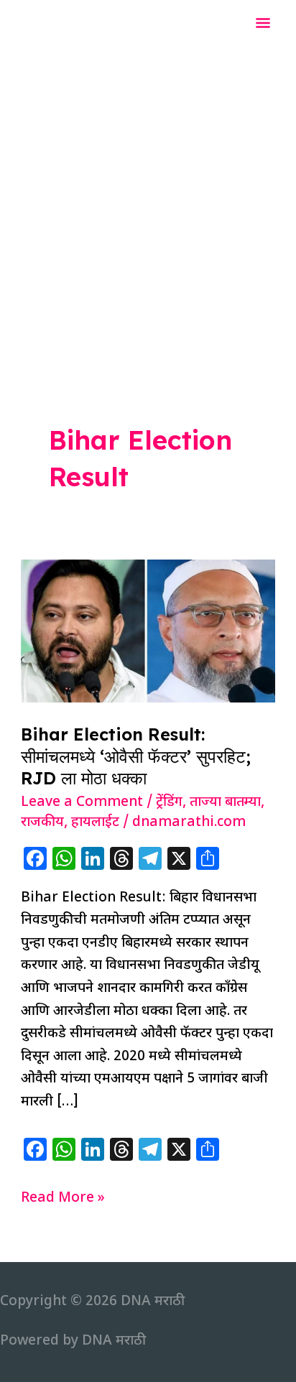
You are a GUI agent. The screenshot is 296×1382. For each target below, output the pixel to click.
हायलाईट (95, 823)
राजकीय (42, 823)
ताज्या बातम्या (225, 803)
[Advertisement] (148, 204)
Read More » (63, 1199)
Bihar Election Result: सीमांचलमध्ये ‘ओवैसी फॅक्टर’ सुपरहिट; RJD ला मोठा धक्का (136, 756)
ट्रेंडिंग (169, 803)
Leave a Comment (82, 803)
